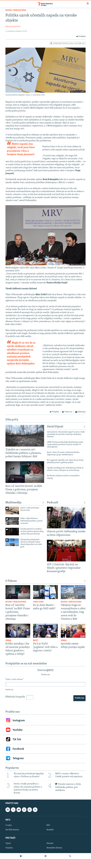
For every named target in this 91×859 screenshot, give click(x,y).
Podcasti (52, 502)
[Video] (21, 856)
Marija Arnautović (12, 26)
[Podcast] (45, 856)
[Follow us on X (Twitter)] (13, 809)
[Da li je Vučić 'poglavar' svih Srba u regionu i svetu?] (45, 631)
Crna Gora (38, 602)
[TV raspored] (35, 809)
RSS (48, 825)
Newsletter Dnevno (54, 848)
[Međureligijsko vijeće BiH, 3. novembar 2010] (45, 265)
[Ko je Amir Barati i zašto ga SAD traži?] (45, 592)
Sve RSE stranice (12, 830)
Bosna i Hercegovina (15, 10)
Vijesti (8, 843)
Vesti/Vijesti (55, 426)
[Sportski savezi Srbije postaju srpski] (73, 631)
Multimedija (13, 502)
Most (35, 640)
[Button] (81, 36)
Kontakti (50, 830)
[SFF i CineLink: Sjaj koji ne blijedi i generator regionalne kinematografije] (66, 550)
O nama (8, 825)
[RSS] (29, 809)
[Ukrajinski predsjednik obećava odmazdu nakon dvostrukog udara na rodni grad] (12, 542)
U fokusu (11, 581)
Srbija (8, 640)
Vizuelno (9, 848)
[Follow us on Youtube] (18, 809)
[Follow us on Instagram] (24, 809)
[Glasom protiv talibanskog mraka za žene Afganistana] (66, 517)
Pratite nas (79, 698)
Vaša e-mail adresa (14, 679)
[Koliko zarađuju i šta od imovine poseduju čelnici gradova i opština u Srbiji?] (17, 631)
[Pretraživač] (70, 856)
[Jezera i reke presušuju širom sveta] (12, 510)
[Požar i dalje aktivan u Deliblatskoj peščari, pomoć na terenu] (12, 521)
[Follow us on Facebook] (7, 809)
